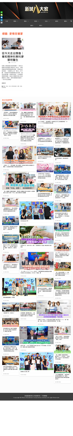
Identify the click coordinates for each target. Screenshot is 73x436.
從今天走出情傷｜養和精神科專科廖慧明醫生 (13, 56)
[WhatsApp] (1, 12)
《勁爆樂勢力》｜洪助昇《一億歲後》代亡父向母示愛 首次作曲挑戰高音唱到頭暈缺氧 (45, 140)
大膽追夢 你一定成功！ (9, 312)
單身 (7, 86)
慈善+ (40, 25)
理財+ (25, 21)
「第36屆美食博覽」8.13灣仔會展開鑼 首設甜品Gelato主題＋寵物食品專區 (62, 274)
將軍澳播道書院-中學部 (9, 297)
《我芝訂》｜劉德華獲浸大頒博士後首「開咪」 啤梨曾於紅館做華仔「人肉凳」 (62, 196)
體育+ (65, 21)
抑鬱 (18, 86)
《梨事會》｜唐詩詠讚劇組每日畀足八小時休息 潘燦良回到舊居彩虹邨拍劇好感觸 (10, 114)
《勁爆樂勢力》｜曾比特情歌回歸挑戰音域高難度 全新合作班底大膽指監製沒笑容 (10, 210)
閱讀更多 (4, 83)
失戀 (10, 86)
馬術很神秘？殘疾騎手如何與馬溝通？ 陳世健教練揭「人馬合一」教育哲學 (10, 228)
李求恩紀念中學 (24, 220)
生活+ (46, 21)
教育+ (36, 21)
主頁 (7, 21)
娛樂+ (57, 21)
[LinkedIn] (1, 20)
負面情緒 (4, 87)
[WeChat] (1, 15)
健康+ (15, 21)
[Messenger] (1, 17)
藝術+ (32, 25)
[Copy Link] (1, 22)
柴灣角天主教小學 (25, 371)
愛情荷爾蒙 (14, 86)
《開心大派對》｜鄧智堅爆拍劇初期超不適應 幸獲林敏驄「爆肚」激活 (62, 338)
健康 (4, 86)
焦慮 (21, 86)
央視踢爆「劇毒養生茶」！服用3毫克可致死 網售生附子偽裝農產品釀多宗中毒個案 (28, 314)
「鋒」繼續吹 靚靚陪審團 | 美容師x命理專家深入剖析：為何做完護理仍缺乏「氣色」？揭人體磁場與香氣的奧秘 (28, 115)
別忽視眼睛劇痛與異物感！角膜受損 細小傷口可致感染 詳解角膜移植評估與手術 (45, 195)
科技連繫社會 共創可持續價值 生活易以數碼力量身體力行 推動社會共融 (10, 330)
